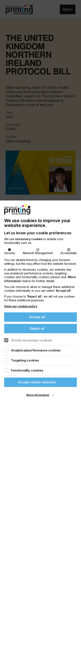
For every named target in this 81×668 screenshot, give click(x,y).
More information (37, 395)
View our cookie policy (20, 306)
